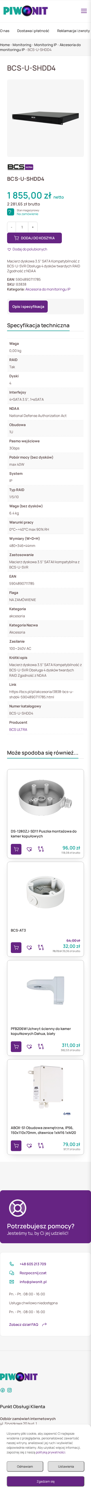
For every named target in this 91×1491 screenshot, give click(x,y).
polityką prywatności (50, 1452)
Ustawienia (66, 1466)
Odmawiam (25, 1466)
